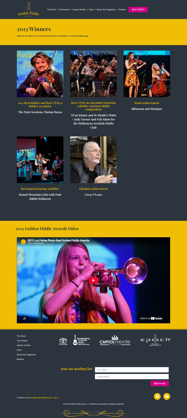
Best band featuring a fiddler (40, 188)
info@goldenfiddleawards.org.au (44, 397)
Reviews (122, 9)
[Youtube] (166, 396)
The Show (51, 9)
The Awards (64, 9)
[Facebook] (157, 396)
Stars (91, 9)
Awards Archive (79, 9)
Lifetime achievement (93, 188)
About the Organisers (106, 9)
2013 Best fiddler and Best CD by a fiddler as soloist (40, 104)
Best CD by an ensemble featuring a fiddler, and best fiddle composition (93, 106)
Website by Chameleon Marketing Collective (107, 404)
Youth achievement (146, 103)
